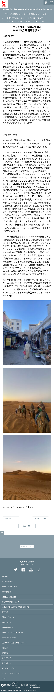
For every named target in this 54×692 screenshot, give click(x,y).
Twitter (15, 570)
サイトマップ (6, 658)
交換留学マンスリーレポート (17, 18)
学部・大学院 (6, 592)
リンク (4, 678)
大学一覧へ (27, 526)
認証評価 (5, 612)
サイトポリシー (7, 663)
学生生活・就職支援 (9, 597)
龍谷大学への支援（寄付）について (14, 643)
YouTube (31, 570)
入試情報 (5, 576)
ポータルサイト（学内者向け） (13, 632)
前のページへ (10, 518)
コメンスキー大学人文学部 (13, 21)
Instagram (39, 570)
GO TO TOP (2, 533)
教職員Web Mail (7, 627)
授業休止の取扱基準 (9, 637)
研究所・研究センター (9, 586)
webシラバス (6, 622)
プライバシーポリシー (9, 668)
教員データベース (8, 617)
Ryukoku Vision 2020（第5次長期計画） (16, 607)
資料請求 (5, 648)
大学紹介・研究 (7, 581)
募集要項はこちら (27, 546)
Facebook (23, 570)
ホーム (2, 17)
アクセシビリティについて (11, 673)
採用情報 (5, 653)
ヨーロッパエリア (36, 18)
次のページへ (40, 518)
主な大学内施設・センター (11, 602)
